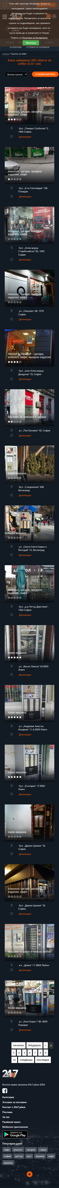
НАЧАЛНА (18, 1045)
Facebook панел (11, 1122)
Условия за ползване (37, 47)
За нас (6, 1117)
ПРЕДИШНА (34, 1045)
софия (42, 1149)
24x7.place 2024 (36, 1084)
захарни (31, 1149)
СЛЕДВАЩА (26, 1059)
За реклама (16, 47)
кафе (6, 1149)
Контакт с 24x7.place (13, 1107)
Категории (8, 1097)
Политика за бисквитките (35, 37)
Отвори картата (45, 74)
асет (29, 1156)
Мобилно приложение (15, 1127)
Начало (5, 53)
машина (40, 1156)
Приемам (31, 43)
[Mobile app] (15, 1134)
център (19, 1156)
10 (14, 1059)
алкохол (18, 1149)
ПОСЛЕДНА (43, 1059)
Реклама (7, 1112)
